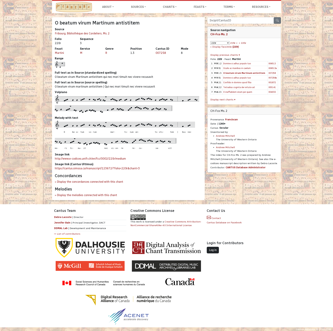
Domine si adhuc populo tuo (237, 63)
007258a (272, 77)
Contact (216, 218)
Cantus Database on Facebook (224, 222)
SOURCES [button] (137, 7)
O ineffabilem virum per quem (237, 92)
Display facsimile (225, 46)
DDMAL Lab (61, 228)
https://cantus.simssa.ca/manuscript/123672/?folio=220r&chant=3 (97, 168)
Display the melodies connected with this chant (87, 195)
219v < (233, 43)
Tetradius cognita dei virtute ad (239, 87)
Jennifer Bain (62, 222)
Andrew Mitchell (225, 135)
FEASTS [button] (199, 7)
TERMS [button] (228, 7)
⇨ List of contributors (67, 233)
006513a (272, 68)
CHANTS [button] (168, 7)
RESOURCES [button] (260, 7)
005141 (272, 87)
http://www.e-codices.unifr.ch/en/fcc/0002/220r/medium (90, 158)
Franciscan (231, 119)
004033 (272, 92)
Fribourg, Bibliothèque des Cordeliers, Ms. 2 (82, 33)
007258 (161, 53)
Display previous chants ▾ (225, 54)
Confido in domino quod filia (237, 82)
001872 (272, 82)
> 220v (242, 43)
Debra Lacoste (63, 217)
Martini (59, 53)
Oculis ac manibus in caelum (237, 68)
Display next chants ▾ (222, 99)
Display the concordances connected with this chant (90, 181)
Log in (213, 250)
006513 (272, 63)
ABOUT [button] (107, 7)
